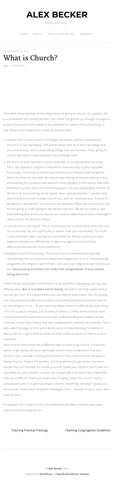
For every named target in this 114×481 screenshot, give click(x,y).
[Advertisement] (57, 89)
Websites (86, 34)
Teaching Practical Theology (29, 430)
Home (24, 34)
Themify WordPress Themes (72, 474)
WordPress (46, 474)
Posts (38, 34)
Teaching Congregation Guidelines (88, 430)
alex (5, 65)
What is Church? (30, 57)
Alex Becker (55, 468)
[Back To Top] (57, 457)
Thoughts (18, 65)
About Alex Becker (61, 34)
